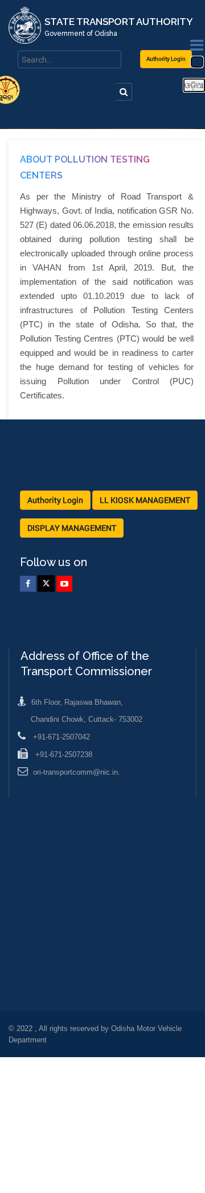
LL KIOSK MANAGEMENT (145, 499)
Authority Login (166, 59)
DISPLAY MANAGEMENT (71, 527)
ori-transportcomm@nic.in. (76, 772)
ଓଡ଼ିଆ (194, 85)
